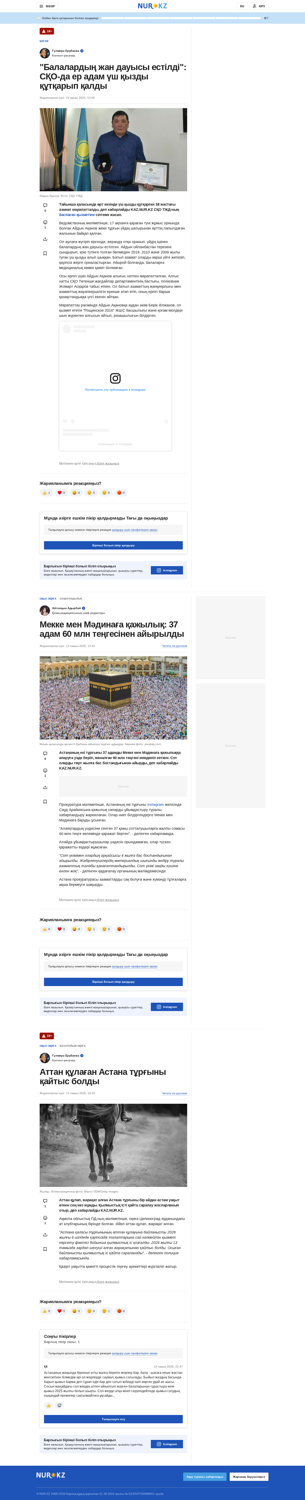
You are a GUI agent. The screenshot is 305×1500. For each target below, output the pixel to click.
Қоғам (44, 41)
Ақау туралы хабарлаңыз (205, 1476)
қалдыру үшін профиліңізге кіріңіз (134, 529)
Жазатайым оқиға (73, 1045)
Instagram (170, 570)
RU (242, 6)
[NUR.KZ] (152, 6)
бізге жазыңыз (108, 463)
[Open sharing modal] (45, 239)
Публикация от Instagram (115, 444)
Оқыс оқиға (48, 598)
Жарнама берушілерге (249, 1476)
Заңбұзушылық (71, 598)
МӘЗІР (50, 6)
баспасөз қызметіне (77, 215)
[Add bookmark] (45, 253)
